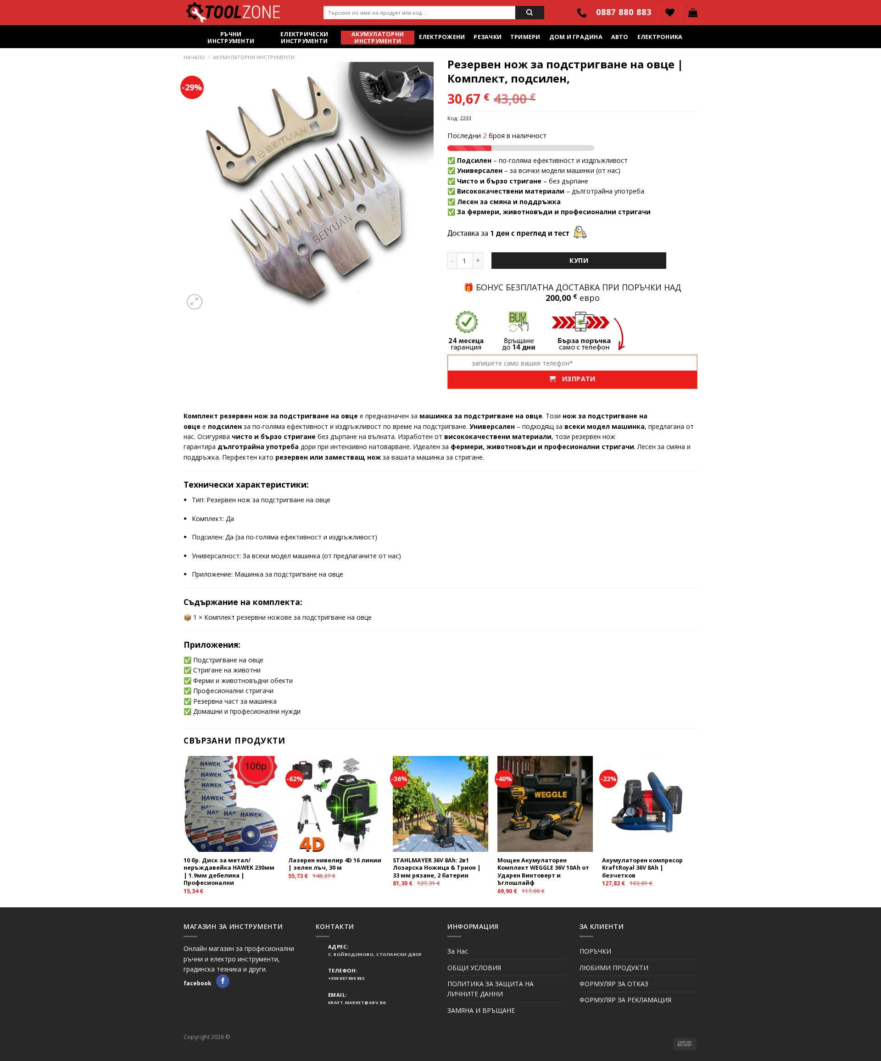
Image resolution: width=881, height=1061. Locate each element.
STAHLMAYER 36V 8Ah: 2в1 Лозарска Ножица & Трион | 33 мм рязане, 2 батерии (437, 868)
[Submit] (529, 13)
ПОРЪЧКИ (595, 951)
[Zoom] (194, 302)
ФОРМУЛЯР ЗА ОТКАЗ (614, 983)
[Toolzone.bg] (247, 12)
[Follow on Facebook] (222, 981)
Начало (194, 57)
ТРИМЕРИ (525, 36)
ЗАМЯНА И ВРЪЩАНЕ (481, 1010)
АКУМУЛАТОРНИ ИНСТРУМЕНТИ (377, 37)
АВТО (620, 36)
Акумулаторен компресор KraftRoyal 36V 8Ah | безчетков (642, 868)
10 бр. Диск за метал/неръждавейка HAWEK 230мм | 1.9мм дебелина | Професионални (229, 872)
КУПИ (578, 260)
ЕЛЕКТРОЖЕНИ (442, 36)
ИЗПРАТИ (576, 378)
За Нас (457, 951)
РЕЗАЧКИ (488, 36)
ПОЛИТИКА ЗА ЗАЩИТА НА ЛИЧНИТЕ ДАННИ (490, 988)
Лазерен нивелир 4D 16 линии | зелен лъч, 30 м (334, 864)
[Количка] (692, 12)
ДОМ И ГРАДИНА (575, 36)
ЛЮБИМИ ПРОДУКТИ (614, 967)
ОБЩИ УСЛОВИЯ (474, 967)
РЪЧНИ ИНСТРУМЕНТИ (230, 37)
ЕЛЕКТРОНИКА (660, 36)
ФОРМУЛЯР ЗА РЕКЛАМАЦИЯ (625, 999)
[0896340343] (583, 12)
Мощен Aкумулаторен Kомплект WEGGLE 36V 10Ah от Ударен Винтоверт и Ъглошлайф (543, 872)
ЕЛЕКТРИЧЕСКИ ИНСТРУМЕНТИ (304, 37)
